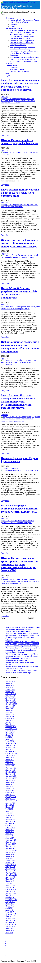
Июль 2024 (9, 733)
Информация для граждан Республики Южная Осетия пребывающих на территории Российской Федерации (24, 59)
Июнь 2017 (9, 906)
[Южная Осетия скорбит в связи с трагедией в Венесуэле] (20, 154)
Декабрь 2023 (10, 747)
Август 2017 (10, 902)
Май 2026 (9, 688)
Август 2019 (10, 852)
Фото (7, 73)
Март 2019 (9, 863)
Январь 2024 (10, 745)
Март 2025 (9, 716)
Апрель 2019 (10, 861)
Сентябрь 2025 (11, 704)
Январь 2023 (10, 770)
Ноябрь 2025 (10, 700)
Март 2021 (9, 813)
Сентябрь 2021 (11, 801)
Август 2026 (10, 681)
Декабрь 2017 (10, 893)
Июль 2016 (9, 928)
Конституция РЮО (17, 69)
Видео (7, 76)
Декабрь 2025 (10, 698)
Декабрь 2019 (10, 844)
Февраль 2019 (10, 865)
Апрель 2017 (10, 910)
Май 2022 (9, 786)
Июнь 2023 (9, 760)
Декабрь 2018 (10, 869)
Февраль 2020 (10, 840)
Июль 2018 (9, 879)
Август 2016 (10, 926)
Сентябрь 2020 (11, 826)
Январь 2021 (10, 817)
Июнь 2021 (9, 807)
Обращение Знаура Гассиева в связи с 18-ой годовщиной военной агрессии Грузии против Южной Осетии (22, 650)
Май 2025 (9, 712)
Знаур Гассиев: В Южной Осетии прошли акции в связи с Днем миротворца (21, 672)
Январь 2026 (10, 696)
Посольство (9, 18)
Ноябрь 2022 (10, 774)
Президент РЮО (16, 67)
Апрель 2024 (10, 739)
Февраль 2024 (10, 743)
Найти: (3, 618)
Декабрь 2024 (10, 723)
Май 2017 (9, 908)
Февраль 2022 (10, 793)
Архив (12, 26)
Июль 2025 (9, 708)
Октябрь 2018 (10, 873)
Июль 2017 (9, 904)
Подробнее (5, 135)
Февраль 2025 (10, 718)
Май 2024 (9, 737)
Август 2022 (10, 780)
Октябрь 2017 (10, 898)
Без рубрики (5, 468)
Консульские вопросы (13, 28)
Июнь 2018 (9, 881)
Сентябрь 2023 (11, 753)
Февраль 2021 (10, 815)
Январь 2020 (10, 842)
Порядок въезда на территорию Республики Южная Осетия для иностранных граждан (22, 43)
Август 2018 (10, 877)
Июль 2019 (9, 854)
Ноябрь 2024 (10, 725)
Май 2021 (9, 809)
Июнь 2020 (9, 832)
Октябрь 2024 (10, 727)
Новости (8, 63)
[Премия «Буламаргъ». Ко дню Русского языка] (19, 470)
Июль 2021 (9, 805)
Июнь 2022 (9, 784)
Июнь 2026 (9, 685)
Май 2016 (9, 933)
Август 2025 (10, 706)
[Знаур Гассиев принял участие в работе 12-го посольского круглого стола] (20, 207)
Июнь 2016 (9, 931)
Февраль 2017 (10, 914)
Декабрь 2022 (10, 772)
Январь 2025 (10, 720)
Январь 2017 (10, 916)
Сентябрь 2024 (11, 729)
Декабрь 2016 (10, 918)
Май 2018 (9, 883)
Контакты (13, 24)
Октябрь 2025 (10, 702)
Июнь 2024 (9, 735)
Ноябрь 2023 (10, 749)
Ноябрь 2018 (10, 871)
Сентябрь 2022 (11, 778)
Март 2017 (9, 912)
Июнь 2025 (9, 710)
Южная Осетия (11, 65)
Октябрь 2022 (10, 776)
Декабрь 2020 (10, 819)
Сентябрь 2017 (11, 900)
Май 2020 (9, 834)
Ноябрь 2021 (10, 799)
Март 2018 (9, 887)
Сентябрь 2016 (11, 924)
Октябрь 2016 (10, 922)
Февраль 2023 (10, 768)
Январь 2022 (10, 795)
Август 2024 (10, 731)
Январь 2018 (10, 891)
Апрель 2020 (10, 836)
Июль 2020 (9, 830)
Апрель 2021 (10, 811)
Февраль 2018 (10, 889)
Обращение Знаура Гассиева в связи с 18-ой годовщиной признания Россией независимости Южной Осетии (22, 629)
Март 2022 (9, 790)
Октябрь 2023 (10, 751)
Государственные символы (20, 71)
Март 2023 (9, 766)
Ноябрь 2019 (10, 846)
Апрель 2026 (10, 690)
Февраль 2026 (10, 694)
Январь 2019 (10, 867)
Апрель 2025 (10, 714)
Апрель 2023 (10, 764)
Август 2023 (10, 755)
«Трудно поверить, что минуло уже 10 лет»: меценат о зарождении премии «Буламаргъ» (22, 655)
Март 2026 (9, 692)
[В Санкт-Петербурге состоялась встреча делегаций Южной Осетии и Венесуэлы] (20, 523)
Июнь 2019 (9, 856)
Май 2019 (9, 858)
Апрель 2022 (10, 788)
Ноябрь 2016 (10, 920)
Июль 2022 (9, 782)
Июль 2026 (9, 683)
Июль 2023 (9, 758)
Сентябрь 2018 (11, 875)
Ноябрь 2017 (10, 896)
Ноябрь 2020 (10, 821)
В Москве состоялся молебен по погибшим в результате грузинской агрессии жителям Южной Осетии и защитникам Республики (22, 644)
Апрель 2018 (10, 885)
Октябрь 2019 (10, 848)
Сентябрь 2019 (11, 850)
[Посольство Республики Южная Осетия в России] (20, 4)
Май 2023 (9, 762)
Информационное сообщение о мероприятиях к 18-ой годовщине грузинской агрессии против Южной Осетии (19, 661)
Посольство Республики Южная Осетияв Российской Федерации (16, 7)
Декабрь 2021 (10, 797)
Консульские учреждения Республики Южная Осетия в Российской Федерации (24, 53)
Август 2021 (10, 803)
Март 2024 (9, 741)
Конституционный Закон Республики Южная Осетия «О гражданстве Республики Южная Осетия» (23, 32)
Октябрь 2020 (10, 823)
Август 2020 (10, 828)
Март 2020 (9, 838)
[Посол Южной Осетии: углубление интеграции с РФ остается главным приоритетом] (20, 309)
